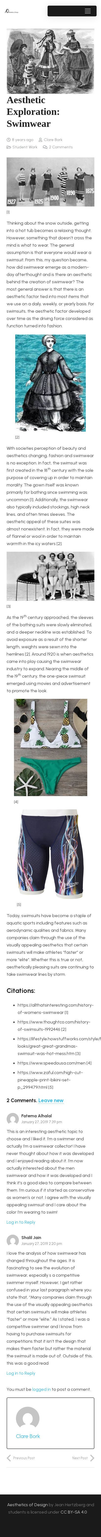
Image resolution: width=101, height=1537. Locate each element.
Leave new (51, 1100)
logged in (41, 1389)
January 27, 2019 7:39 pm (41, 1122)
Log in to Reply (21, 1222)
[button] (87, 11)
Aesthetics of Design (28, 1504)
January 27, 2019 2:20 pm (41, 1243)
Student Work (25, 147)
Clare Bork (53, 139)
